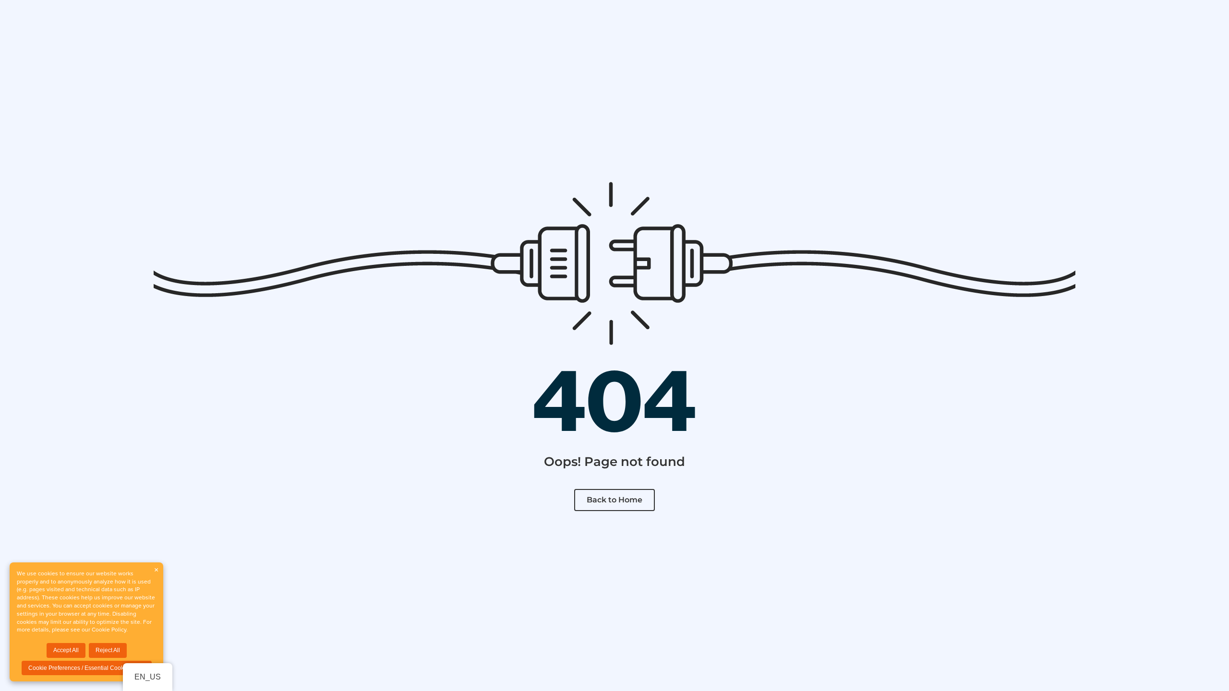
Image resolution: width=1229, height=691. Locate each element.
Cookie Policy (109, 629)
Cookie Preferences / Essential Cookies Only (86, 668)
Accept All (66, 650)
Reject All (108, 650)
